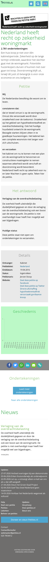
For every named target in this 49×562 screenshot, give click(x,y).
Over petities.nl (28, 508)
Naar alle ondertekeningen (24, 400)
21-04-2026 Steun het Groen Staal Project (19, 485)
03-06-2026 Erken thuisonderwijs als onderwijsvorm (24, 476)
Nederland (25, 266)
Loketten (5, 510)
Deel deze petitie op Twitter (32, 286)
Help (3, 502)
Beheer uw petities (9, 513)
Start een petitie (8, 505)
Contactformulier (8, 530)
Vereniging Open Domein (24, 552)
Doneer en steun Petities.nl (24, 519)
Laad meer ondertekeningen (24, 391)
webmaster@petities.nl (11, 533)
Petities (4, 508)
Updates (25, 502)
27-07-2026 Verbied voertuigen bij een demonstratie (24, 473)
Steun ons (26, 510)
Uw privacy (26, 505)
